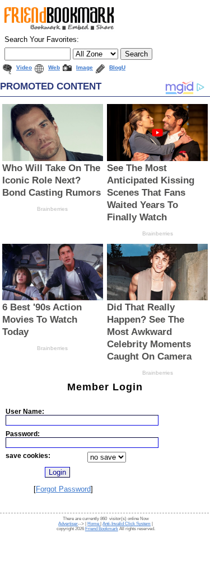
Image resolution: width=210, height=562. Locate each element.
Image (84, 67)
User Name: (25, 411)
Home (93, 523)
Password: (23, 433)
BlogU (117, 67)
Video (24, 67)
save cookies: (28, 455)
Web (54, 67)
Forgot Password (63, 489)
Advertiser (68, 523)
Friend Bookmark (101, 528)
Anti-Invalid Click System (126, 523)
